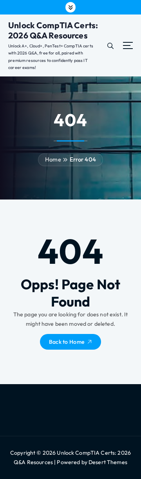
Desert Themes (108, 462)
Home (53, 159)
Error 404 (83, 159)
